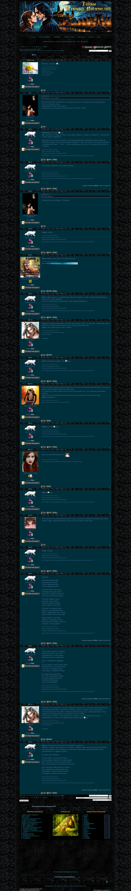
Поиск (74, 41)
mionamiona (87, 833)
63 (65, 129)
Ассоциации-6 (27, 838)
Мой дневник (45, 338)
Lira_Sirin (86, 837)
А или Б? (25, 832)
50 (45, 46)
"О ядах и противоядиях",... (29, 819)
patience (86, 816)
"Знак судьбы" (53, 682)
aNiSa (58, 886)
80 (66, 741)
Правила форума (67, 41)
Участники (58, 41)
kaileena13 (66, 886)
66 (66, 228)
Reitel (85, 832)
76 (65, 547)
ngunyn (86, 821)
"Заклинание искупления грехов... (31, 818)
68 (66, 293)
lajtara (31, 49)
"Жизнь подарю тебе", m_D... (30, 824)
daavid (85, 818)
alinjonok (86, 826)
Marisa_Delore (26, 816)
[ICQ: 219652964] (54, 291)
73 (66, 449)
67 (66, 254)
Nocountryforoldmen (90, 828)
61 (65, 60)
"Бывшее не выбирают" (56, 660)
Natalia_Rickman (78, 886)
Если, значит (25, 817)
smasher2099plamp (89, 823)
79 (66, 704)
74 (66, 488)
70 (66, 357)
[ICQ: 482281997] (48, 421)
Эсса (85, 886)
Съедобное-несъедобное (30, 829)
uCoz (109, 890)
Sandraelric (87, 824)
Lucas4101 (87, 838)
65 (66, 191)
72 (66, 423)
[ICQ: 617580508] (48, 486)
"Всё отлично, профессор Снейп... (32, 827)
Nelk (62, 886)
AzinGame (86, 822)
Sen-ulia (86, 815)
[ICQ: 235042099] (54, 160)
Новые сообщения (49, 41)
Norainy (86, 835)
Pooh (85, 829)
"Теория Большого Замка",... (31, 828)
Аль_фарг (87, 827)
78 (66, 645)
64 (65, 161)
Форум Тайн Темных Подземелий (27, 50)
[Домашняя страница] (49, 160)
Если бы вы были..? (28, 833)
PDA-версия (84, 41)
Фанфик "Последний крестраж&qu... (32, 822)
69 (66, 319)
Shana (62, 50)
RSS (78, 41)
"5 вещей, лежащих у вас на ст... (31, 835)
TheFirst (36, 49)
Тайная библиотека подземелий (44, 50)
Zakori (71, 886)
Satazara (86, 831)
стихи (56, 155)
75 (66, 515)
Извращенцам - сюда (28, 834)
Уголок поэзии (56, 50)
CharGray (86, 819)
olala (39, 49)
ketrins (86, 834)
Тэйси (85, 817)
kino (55, 886)
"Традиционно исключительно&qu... (33, 831)
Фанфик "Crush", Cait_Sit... (29, 821)
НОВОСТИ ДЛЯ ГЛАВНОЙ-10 (30, 815)
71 (66, 383)
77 (66, 573)
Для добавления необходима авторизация (66, 871)
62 (65, 92)
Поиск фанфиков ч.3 (28, 826)
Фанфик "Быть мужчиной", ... (30, 823)
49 (44, 46)
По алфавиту (26, 837)
